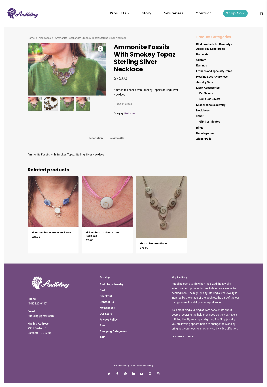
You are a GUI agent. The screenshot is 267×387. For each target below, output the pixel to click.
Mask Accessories (208, 87)
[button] (100, 49)
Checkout (106, 296)
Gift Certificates (209, 121)
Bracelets (202, 54)
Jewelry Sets (204, 82)
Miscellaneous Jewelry (210, 104)
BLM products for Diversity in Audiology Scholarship (214, 46)
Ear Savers (206, 93)
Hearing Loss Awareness (212, 76)
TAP (102, 337)
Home (31, 37)
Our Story (106, 313)
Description (96, 138)
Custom (201, 60)
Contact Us (107, 302)
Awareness (173, 13)
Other (199, 116)
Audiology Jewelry (111, 284)
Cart (102, 290)
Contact (203, 13)
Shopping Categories (113, 331)
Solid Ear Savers (209, 98)
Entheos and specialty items (214, 71)
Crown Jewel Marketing (141, 365)
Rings (199, 127)
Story (146, 13)
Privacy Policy (109, 319)
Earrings (201, 65)
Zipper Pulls (203, 138)
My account (107, 307)
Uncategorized (205, 133)
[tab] (95, 138)
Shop (103, 325)
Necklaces (45, 37)
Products (118, 13)
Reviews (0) (117, 138)
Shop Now (235, 13)
